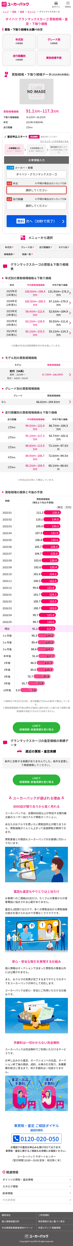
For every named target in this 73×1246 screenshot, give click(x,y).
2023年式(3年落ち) (11, 313)
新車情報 (8, 1193)
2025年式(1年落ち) (11, 293)
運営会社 (6, 1215)
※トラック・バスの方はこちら (54, 141)
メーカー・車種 (24, 167)
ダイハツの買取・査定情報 (18, 1179)
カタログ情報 (10, 1186)
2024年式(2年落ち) (11, 303)
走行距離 (18, 199)
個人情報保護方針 (10, 1221)
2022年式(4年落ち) (11, 322)
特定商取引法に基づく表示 (51, 1221)
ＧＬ (3, 401)
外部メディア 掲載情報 (49, 1227)
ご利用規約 (43, 1215)
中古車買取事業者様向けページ (17, 1227)
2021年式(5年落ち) (11, 333)
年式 (15, 183)
